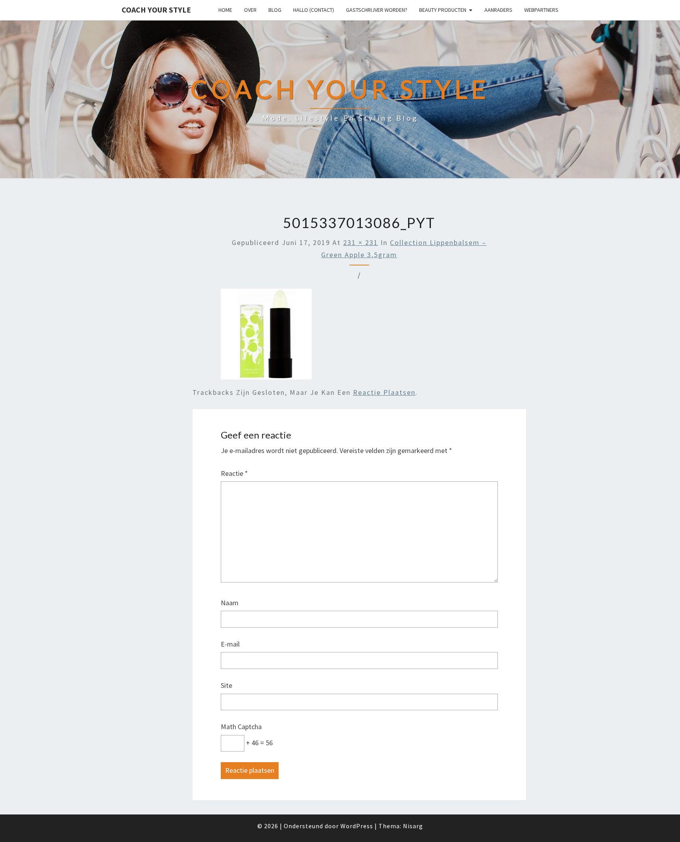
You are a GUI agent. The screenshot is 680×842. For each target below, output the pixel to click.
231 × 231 (360, 242)
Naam (229, 602)
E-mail (230, 644)
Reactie (234, 473)
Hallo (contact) (313, 9)
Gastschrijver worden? (376, 9)
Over (250, 9)
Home (225, 9)
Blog (274, 9)
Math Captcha (241, 726)
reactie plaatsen (384, 392)
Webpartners (541, 9)
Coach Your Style (156, 10)
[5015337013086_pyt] (266, 336)
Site (226, 685)
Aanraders (498, 9)
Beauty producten (442, 9)
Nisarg (413, 826)
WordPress (356, 826)
